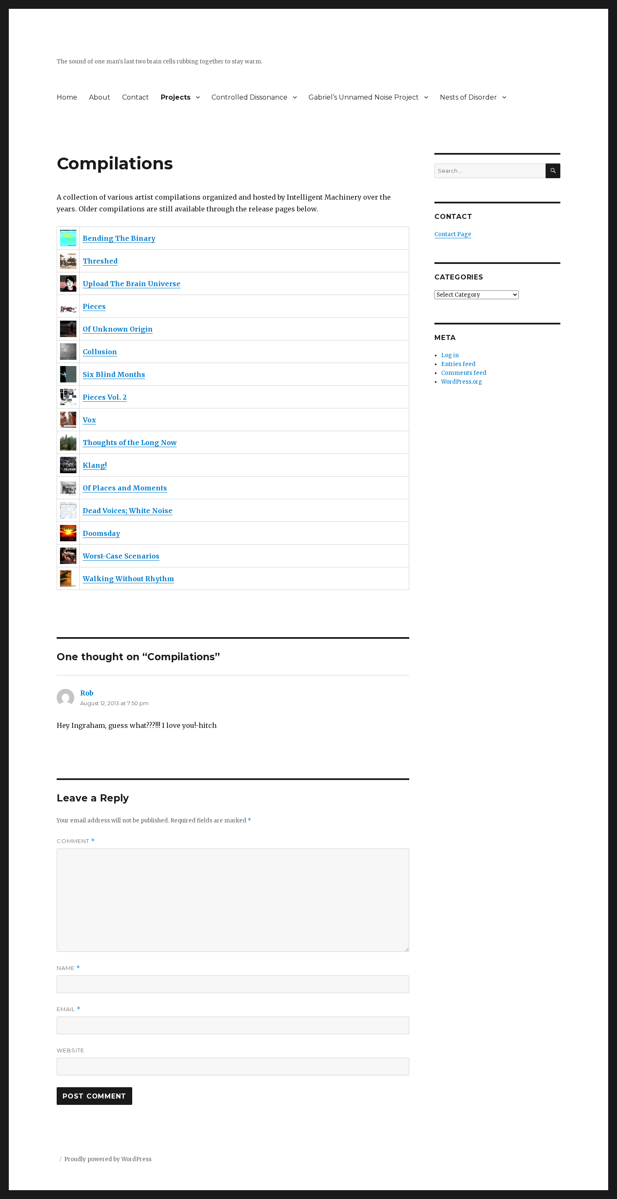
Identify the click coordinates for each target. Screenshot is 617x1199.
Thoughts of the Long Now (130, 442)
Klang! (95, 465)
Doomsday (101, 533)
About (99, 97)
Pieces (94, 306)
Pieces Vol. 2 (105, 397)
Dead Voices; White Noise (128, 510)
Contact (135, 97)
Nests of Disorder (468, 97)
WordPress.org (461, 381)
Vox (89, 420)
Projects (176, 97)
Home (67, 97)
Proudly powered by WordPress (108, 1159)
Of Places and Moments (125, 488)
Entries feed (458, 364)
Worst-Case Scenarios (121, 556)
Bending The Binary (119, 238)
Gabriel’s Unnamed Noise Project (363, 97)
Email (69, 1009)
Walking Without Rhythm (128, 578)
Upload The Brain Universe (131, 283)
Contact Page (452, 234)
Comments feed (463, 373)
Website (70, 1050)
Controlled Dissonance (250, 97)
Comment (76, 841)
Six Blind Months (114, 374)
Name (68, 968)
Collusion (100, 352)
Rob (87, 693)
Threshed (100, 261)
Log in (450, 355)
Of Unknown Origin (118, 329)
